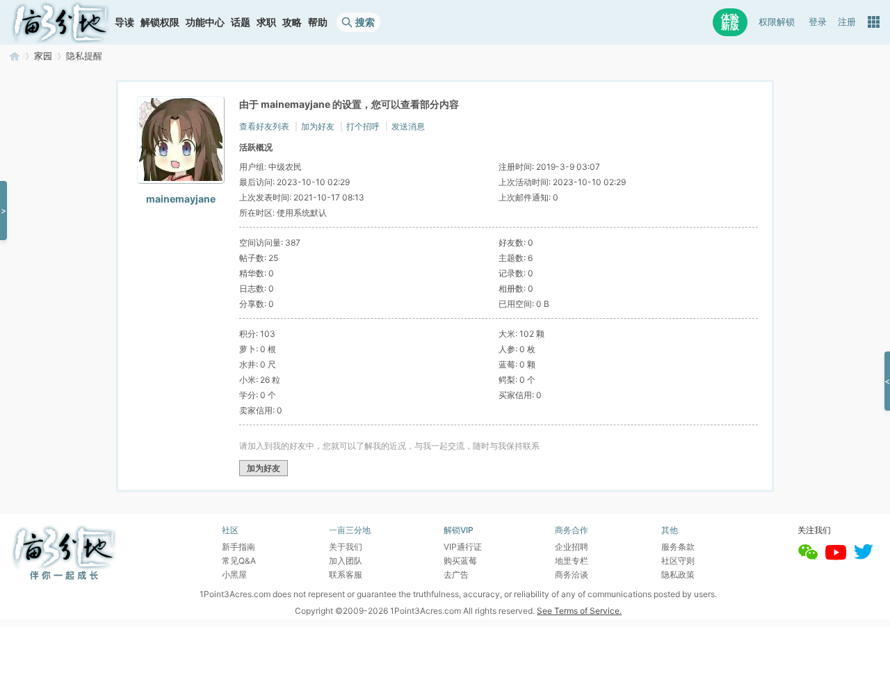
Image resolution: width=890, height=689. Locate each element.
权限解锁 (777, 22)
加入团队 (345, 560)
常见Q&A (239, 560)
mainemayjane (181, 199)
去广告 (456, 574)
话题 (240, 22)
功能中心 (205, 22)
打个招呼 (363, 126)
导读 (124, 22)
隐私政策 (678, 574)
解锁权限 (159, 22)
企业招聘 (571, 546)
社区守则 (678, 560)
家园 (43, 56)
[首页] (60, 22)
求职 (266, 22)
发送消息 (408, 126)
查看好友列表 (264, 126)
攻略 (292, 22)
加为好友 (317, 126)
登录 (818, 22)
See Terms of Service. (579, 610)
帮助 (317, 22)
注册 (847, 22)
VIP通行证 (463, 546)
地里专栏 (571, 560)
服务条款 (678, 546)
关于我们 (345, 546)
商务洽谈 (571, 574)
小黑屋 (234, 574)
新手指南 (238, 546)
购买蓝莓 (460, 560)
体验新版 (730, 22)
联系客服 (345, 574)
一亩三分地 (14, 56)
